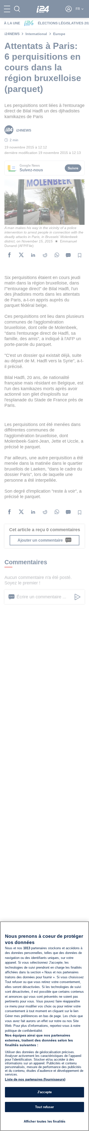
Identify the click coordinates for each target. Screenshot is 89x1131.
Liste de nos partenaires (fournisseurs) (35, 1079)
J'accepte (44, 1092)
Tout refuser (44, 1107)
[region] (44, 1026)
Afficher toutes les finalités (45, 1121)
